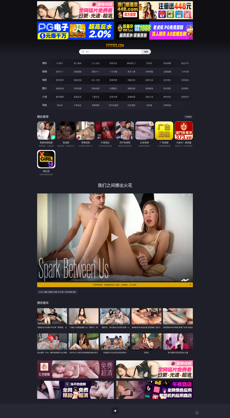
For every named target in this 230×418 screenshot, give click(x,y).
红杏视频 (131, 105)
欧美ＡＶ (95, 71)
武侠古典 (113, 97)
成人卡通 (95, 80)
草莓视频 (95, 105)
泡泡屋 (149, 105)
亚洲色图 (77, 88)
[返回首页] (197, 413)
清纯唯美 (149, 88)
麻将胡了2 (131, 63)
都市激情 (60, 97)
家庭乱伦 (77, 97)
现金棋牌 (167, 63)
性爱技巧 (185, 97)
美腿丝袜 (131, 88)
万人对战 (95, 63)
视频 (44, 71)
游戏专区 (113, 63)
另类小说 (149, 97)
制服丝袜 (131, 80)
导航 (44, 105)
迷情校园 (131, 97)
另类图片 (185, 88)
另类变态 (185, 80)
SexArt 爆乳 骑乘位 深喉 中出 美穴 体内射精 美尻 (57, 292)
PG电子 (60, 63)
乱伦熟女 (167, 80)
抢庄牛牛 (185, 63)
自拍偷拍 (77, 71)
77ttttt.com (115, 45)
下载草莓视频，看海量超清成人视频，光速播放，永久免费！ (115, 285)
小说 (44, 96)
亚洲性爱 (60, 80)
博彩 (44, 63)
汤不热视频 (113, 105)
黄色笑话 (167, 97)
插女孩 (60, 105)
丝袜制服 (149, 71)
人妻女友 (95, 97)
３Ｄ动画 (113, 71)
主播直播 (167, 71)
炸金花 (149, 63)
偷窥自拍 (60, 88)
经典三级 (149, 80)
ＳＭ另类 (185, 71)
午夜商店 (77, 105)
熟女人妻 (131, 71)
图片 (44, 88)
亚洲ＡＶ (60, 71)
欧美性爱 (113, 80)
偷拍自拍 (77, 80)
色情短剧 (167, 105)
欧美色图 (95, 88)
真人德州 (77, 63)
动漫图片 (113, 88)
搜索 (146, 51)
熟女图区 (167, 88)
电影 (44, 80)
